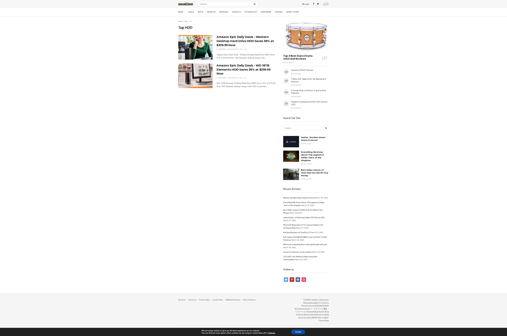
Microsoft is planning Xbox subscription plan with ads (305, 244)
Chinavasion (324, 300)
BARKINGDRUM (322, 306)
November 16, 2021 (236, 49)
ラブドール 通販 (320, 309)
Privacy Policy (204, 300)
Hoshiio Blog (313, 314)
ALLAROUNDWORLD (313, 317)
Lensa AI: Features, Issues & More (297, 252)
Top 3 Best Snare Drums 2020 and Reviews (298, 57)
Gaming (279, 12)
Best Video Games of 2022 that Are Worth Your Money (314, 173)
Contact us (192, 300)
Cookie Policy (217, 300)
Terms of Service (249, 300)
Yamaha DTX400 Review (302, 70)
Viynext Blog (323, 311)
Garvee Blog (324, 320)
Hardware (266, 12)
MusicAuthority (308, 306)
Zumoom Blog (302, 314)
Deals (191, 12)
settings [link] (271, 333)
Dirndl (300, 317)
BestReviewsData (302, 309)
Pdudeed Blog (312, 311)
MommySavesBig (310, 303)
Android (211, 12)
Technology (250, 12)
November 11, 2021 (236, 78)
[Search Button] (255, 4)
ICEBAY (325, 317)
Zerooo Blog (324, 314)
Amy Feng (222, 49)
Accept (298, 332)
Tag (186, 21)
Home (180, 21)
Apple (200, 12)
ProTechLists (323, 303)
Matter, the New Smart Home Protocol (299, 198)
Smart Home (292, 12)
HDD (190, 21)
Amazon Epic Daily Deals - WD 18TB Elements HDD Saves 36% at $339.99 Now (243, 69)
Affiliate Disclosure (233, 300)
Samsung (223, 12)
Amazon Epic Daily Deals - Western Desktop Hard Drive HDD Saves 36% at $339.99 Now (245, 41)
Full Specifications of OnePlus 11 (296, 232)
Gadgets (236, 12)
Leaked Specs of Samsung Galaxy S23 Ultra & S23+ (304, 217)
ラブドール (301, 311)
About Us (182, 300)
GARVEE (307, 300)
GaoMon (314, 300)
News (181, 12)
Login (306, 4)
